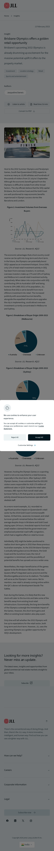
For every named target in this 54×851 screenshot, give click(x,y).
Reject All (14, 437)
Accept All (39, 437)
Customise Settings (27, 445)
